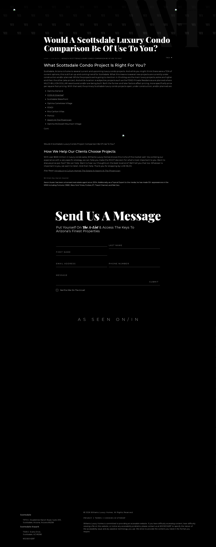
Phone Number (115, 259)
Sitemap (121, 518)
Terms (98, 518)
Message (60, 271)
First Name (60, 248)
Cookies (109, 518)
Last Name (113, 241)
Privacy (87, 518)
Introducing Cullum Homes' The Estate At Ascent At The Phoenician (87, 171)
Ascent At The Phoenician (59, 120)
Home (46, 58)
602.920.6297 (165, 526)
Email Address (62, 259)
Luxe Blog (55, 58)
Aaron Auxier (62, 178)
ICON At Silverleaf (55, 95)
